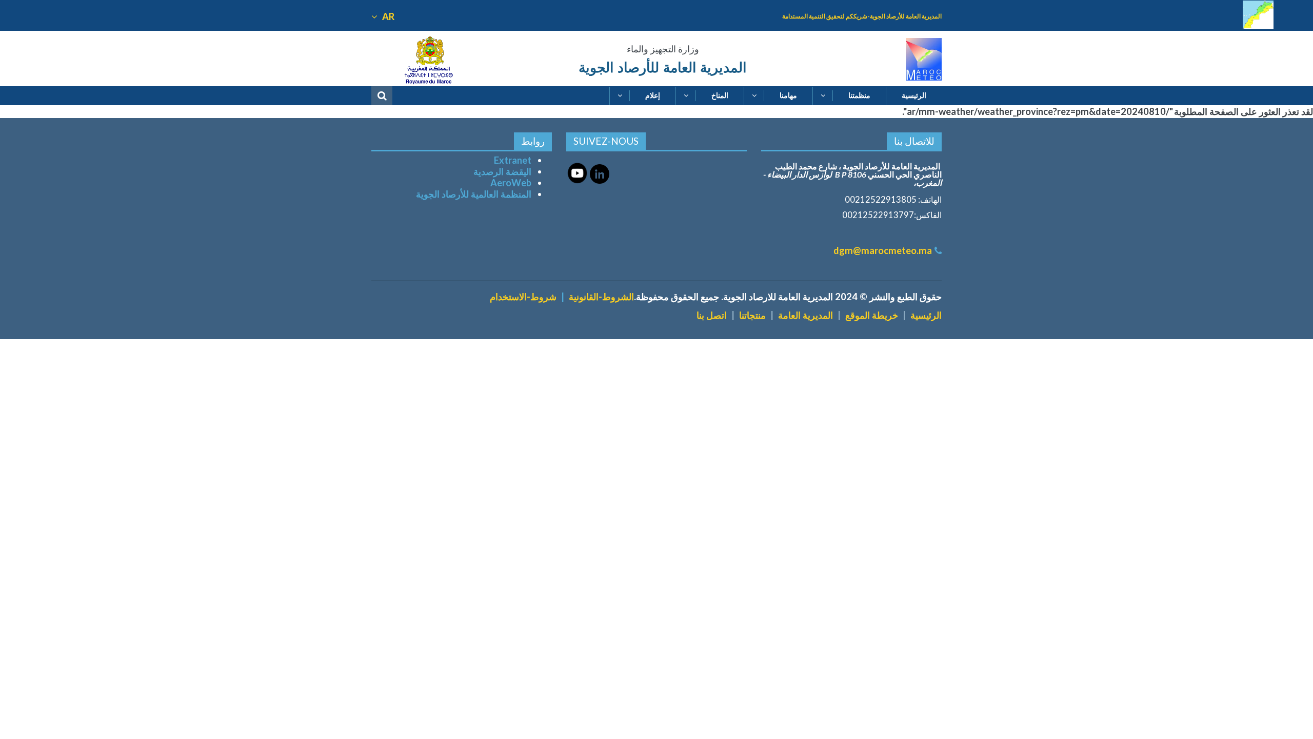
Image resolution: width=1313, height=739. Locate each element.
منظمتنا (859, 95)
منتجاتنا (752, 315)
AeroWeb (510, 182)
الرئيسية (914, 95)
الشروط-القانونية (601, 296)
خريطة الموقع (871, 315)
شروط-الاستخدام (523, 296)
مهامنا (788, 95)
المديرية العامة (805, 315)
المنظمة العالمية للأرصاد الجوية (473, 194)
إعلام (652, 95)
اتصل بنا (712, 315)
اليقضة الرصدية (502, 171)
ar (387, 16)
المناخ (719, 95)
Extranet (512, 160)
